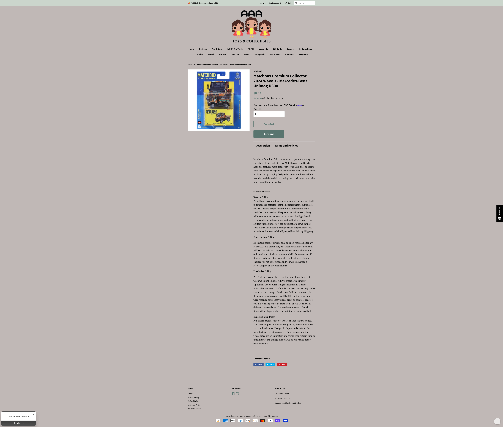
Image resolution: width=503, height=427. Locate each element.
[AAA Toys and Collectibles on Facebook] (233, 394)
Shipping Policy (194, 405)
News (246, 54)
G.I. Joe (235, 54)
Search (190, 393)
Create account (275, 3)
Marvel (211, 54)
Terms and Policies (286, 146)
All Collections (305, 49)
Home (191, 49)
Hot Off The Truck (235, 49)
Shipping (257, 98)
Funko (200, 54)
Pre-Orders (217, 49)
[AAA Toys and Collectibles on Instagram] (237, 394)
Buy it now (269, 134)
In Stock (203, 49)
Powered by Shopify (270, 416)
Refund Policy (193, 401)
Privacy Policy (193, 397)
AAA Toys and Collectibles (250, 416)
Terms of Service (194, 408)
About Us (289, 54)
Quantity (257, 108)
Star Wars (223, 54)
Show (499, 213)
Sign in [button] (17, 423)
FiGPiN (251, 49)
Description (262, 146)
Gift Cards (277, 49)
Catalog (290, 49)
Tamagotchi (259, 54)
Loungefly (263, 49)
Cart (289, 3)
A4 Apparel (303, 54)
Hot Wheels (275, 54)
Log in (261, 3)
